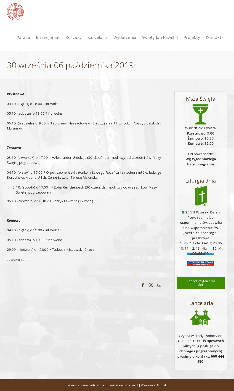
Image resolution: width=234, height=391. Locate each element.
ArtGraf (161, 385)
